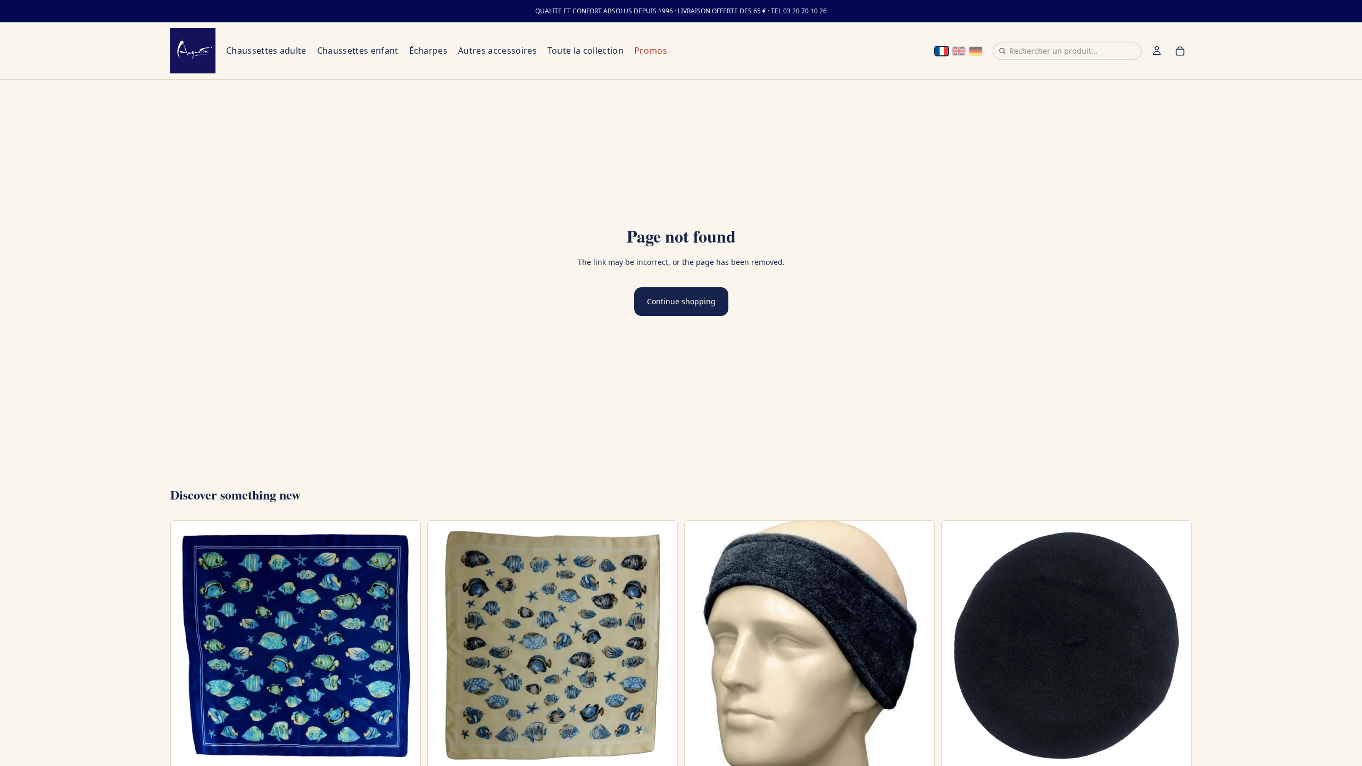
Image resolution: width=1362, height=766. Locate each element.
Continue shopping (681, 301)
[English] (958, 51)
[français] (941, 51)
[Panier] (1180, 51)
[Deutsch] (975, 51)
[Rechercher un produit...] (1002, 51)
